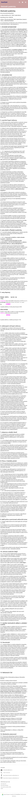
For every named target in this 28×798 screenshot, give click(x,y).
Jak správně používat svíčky (6, 787)
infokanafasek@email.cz (7, 770)
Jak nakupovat (3, 783)
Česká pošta (3, 300)
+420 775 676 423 (6, 772)
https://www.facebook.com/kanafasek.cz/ (11, 775)
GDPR (2, 788)
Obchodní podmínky (4, 785)
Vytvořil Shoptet (7, 794)
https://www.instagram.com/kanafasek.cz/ (11, 778)
